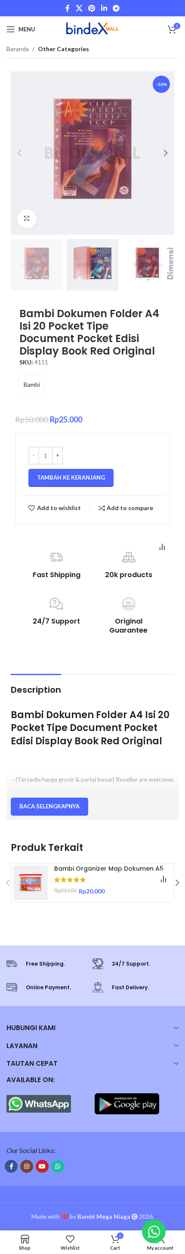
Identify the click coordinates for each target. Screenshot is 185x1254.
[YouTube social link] (42, 1166)
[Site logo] (92, 28)
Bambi (32, 384)
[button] (19, 153)
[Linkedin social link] (104, 8)
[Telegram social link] (116, 8)
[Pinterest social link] (92, 8)
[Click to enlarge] (27, 219)
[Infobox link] (45, 963)
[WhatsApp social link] (57, 1166)
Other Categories (63, 48)
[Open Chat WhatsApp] (154, 1231)
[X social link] (79, 8)
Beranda (17, 48)
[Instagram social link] (26, 1166)
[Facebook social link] (67, 8)
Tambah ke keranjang (71, 477)
